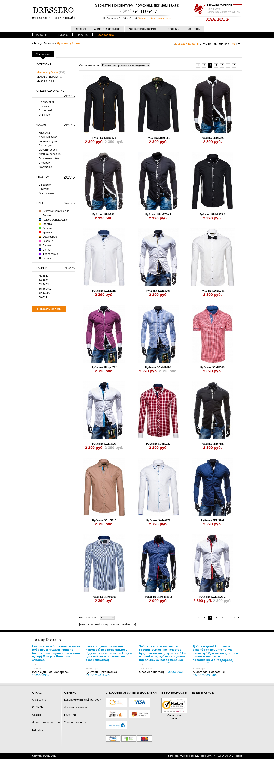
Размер (41, 268)
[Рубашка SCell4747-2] (158, 334)
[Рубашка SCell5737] (158, 410)
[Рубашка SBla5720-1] (158, 181)
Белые (46, 215)
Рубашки (42, 34)
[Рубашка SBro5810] (104, 487)
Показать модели (49, 308)
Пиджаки (62, 34)
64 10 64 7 (137, 11)
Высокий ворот (48, 149)
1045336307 (40, 675)
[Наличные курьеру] (139, 717)
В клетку (44, 189)
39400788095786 (205, 675)
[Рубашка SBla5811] (104, 181)
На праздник (46, 102)
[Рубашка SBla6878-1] (212, 181)
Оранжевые (49, 236)
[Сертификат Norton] (174, 712)
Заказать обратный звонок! (154, 18)
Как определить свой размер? (82, 699)
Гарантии (70, 714)
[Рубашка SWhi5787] (104, 257)
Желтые (47, 223)
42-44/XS (44, 293)
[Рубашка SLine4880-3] (158, 563)
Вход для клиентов (217, 18)
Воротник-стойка (49, 158)
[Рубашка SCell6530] (212, 334)
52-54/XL (44, 284)
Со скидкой (45, 110)
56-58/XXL (45, 288)
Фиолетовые (50, 253)
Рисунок (42, 176)
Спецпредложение (50, 90)
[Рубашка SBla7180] (212, 410)
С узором (44, 162)
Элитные (44, 114)
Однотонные (46, 193)
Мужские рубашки (47, 72)
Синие (46, 249)
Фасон (41, 124)
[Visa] (139, 705)
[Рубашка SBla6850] (158, 104)
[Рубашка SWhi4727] (104, 410)
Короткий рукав (48, 141)
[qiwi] (116, 705)
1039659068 (174, 672)
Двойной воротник (50, 154)
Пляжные (44, 106)
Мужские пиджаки (47, 76)
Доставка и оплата (75, 707)
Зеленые (48, 228)
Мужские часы (45, 81)
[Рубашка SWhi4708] (158, 257)
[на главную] (53, 18)
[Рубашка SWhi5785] (212, 257)
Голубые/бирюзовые (55, 219)
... (228, 65)
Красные (47, 232)
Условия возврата (75, 722)
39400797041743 (98, 675)
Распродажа (105, 34)
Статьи (36, 714)
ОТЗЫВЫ (37, 707)
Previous (86, 104)
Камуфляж (45, 166)
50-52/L (43, 297)
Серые (46, 245)
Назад (38, 43)
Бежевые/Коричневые (55, 211)
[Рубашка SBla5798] (212, 104)
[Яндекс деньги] (116, 717)
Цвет (39, 203)
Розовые (47, 241)
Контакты (38, 729)
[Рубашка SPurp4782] (104, 334)
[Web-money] (116, 728)
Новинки (82, 34)
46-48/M (43, 276)
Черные (47, 258)
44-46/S (43, 280)
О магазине (39, 699)
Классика (44, 132)
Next (122, 104)
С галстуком (46, 145)
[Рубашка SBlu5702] (212, 487)
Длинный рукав (48, 136)
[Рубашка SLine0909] (104, 563)
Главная (49, 43)
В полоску (45, 184)
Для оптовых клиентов (46, 722)
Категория (43, 64)
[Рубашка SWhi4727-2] (212, 563)
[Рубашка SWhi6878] (158, 487)
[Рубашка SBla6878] (104, 104)
